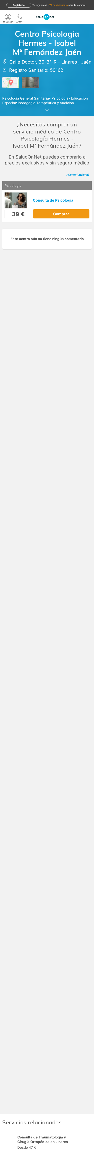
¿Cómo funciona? (77, 174)
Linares (69, 62)
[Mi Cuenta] (8, 17)
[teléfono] (19, 17)
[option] (47, 1143)
